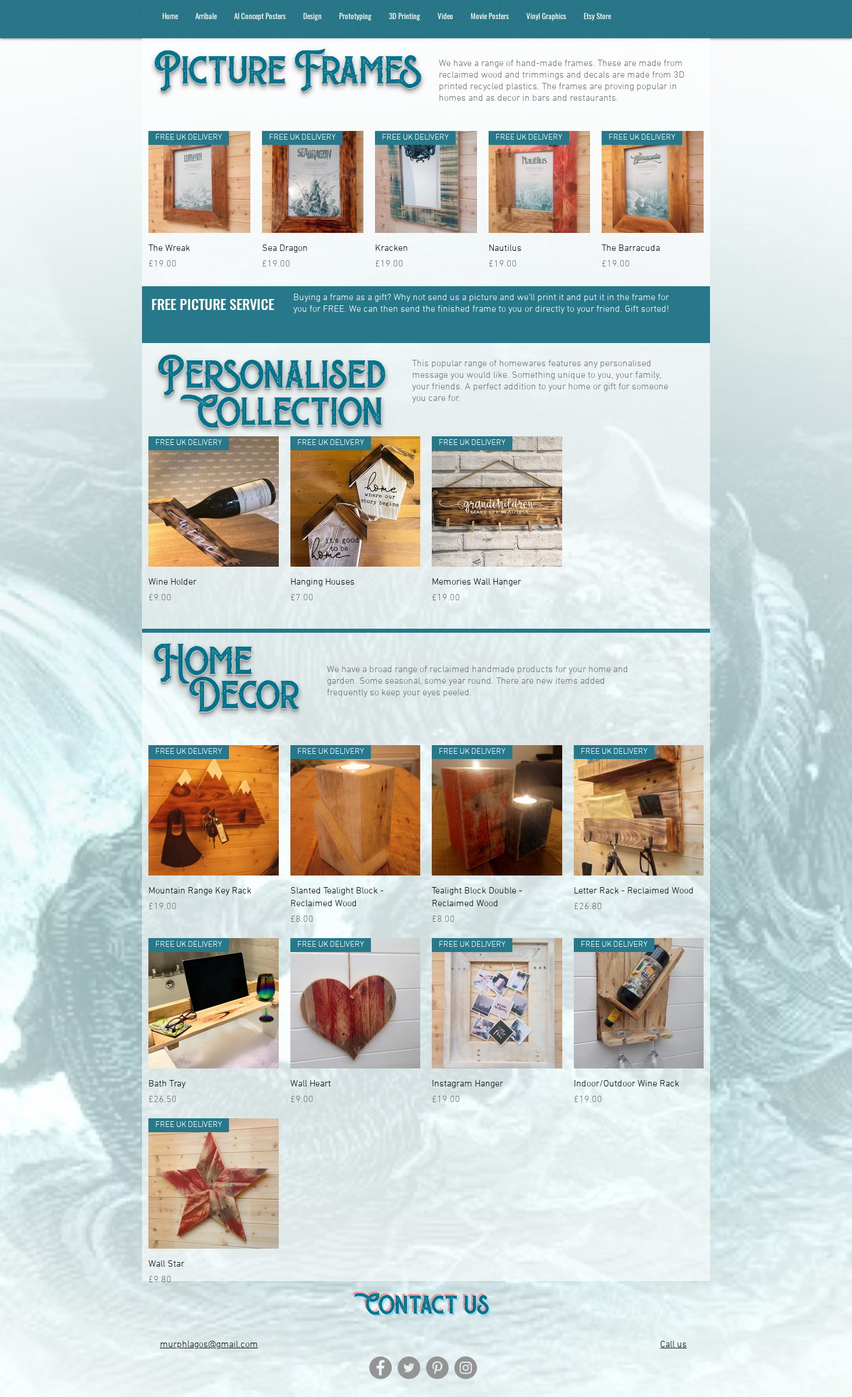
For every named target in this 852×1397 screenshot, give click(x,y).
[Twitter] (409, 1367)
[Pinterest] (437, 1367)
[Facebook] (380, 1367)
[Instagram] (465, 1367)
